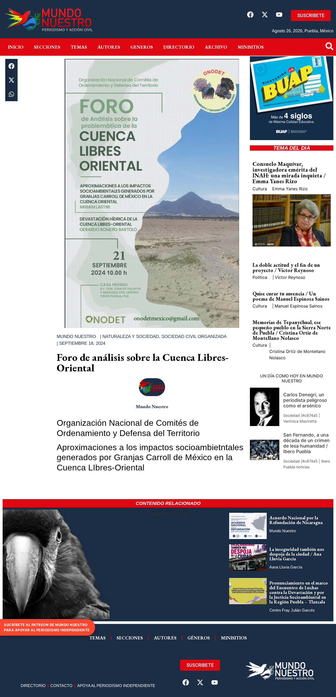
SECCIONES (130, 638)
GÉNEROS (198, 638)
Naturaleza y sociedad (130, 336)
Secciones (47, 47)
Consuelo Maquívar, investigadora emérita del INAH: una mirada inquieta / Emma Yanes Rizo (289, 172)
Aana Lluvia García (285, 567)
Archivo (216, 47)
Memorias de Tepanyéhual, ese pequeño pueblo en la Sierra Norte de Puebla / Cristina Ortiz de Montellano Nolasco (292, 330)
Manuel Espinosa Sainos (298, 306)
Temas (79, 47)
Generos (141, 47)
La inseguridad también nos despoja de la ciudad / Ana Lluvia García (296, 554)
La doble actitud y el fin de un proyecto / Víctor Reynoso (286, 268)
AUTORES (165, 638)
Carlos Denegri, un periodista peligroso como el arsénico (305, 400)
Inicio (15, 47)
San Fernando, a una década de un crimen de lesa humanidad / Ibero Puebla (306, 443)
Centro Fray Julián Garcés (292, 610)
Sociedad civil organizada (194, 336)
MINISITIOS (251, 47)
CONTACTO (61, 685)
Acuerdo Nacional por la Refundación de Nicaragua (296, 520)
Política (260, 277)
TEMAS (97, 638)
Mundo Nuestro (282, 531)
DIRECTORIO (178, 47)
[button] (11, 66)
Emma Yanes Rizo (290, 188)
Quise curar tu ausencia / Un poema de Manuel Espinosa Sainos (291, 296)
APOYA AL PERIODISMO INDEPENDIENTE (116, 685)
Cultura (260, 188)
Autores (108, 47)
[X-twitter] (264, 14)
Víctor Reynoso (290, 277)
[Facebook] (250, 14)
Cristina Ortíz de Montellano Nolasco (297, 354)
